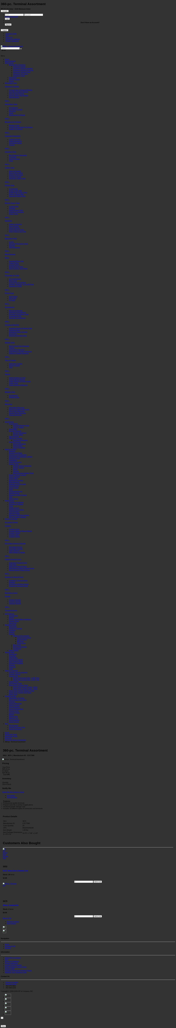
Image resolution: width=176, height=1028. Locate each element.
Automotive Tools (11, 104)
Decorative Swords (16, 549)
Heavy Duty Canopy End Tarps (20, 692)
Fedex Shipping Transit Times (15, 967)
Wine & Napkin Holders (17, 517)
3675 (5, 901)
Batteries (12, 451)
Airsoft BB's (13, 429)
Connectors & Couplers (17, 282)
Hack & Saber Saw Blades (18, 95)
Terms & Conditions (12, 39)
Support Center (11, 34)
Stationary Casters (15, 364)
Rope (11, 490)
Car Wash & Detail (15, 109)
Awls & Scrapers (15, 171)
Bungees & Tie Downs (13, 122)
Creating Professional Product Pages (18, 970)
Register (8, 948)
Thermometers (14, 511)
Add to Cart (97, 881)
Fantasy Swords (15, 600)
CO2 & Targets (18, 427)
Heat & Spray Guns (16, 210)
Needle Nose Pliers (16, 267)
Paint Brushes (14, 486)
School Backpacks (15, 491)
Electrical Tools (14, 458)
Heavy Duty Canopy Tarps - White (25, 689)
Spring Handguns (19, 444)
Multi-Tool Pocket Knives (18, 566)
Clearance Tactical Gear (21, 72)
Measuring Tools (11, 238)
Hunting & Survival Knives (18, 586)
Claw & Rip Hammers (17, 350)
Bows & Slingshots (20, 647)
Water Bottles (14, 650)
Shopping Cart (10, 946)
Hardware (8, 221)
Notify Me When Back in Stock (13, 792)
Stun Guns (13, 623)
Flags (11, 506)
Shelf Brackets (14, 493)
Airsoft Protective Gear (21, 425)
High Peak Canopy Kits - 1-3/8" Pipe (26, 678)
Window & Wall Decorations (19, 515)
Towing (7, 374)
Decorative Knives (15, 547)
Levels (11, 242)
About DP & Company (13, 958)
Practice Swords (15, 602)
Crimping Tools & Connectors (15, 740)
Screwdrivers (9, 307)
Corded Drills (14, 206)
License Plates (14, 713)
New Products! (10, 61)
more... (7, 101)
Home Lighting (14, 477)
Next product (11, 923)
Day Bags (12, 656)
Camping (12, 630)
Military (11, 714)
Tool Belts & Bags (15, 143)
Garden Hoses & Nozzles (22, 466)
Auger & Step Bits (15, 191)
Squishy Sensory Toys (17, 727)
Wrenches (8, 404)
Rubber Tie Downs (16, 129)
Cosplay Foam (14, 529)
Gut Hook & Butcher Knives (19, 584)
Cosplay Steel (14, 535)
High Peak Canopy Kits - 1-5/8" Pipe (26, 680)
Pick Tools (12, 298)
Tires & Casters (10, 360)
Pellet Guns (21, 643)
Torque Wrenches (15, 415)
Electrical (12, 111)
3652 (5, 866)
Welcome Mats (14, 513)
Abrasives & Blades (12, 86)
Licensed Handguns (20, 440)
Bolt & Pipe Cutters (16, 173)
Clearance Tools (19, 76)
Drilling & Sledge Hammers (19, 353)
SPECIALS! (9, 63)
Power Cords (13, 488)
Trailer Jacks (13, 383)
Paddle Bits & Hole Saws (18, 192)
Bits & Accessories (15, 311)
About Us (8, 37)
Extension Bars (14, 330)
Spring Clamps (14, 159)
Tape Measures (14, 247)
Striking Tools (10, 342)
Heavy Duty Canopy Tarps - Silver (25, 687)
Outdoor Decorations (16, 510)
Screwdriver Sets (15, 316)
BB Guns (20, 641)
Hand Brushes (14, 97)
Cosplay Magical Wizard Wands (20, 531)
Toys (6, 724)
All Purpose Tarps (15, 683)
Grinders (12, 208)
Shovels (16, 471)
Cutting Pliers (14, 263)
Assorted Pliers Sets (16, 261)
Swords (7, 596)
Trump (11, 81)
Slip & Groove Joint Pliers (18, 268)
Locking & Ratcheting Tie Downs (21, 127)
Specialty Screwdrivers (17, 318)
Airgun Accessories (24, 638)
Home (7, 59)
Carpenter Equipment (12, 136)
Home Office (13, 479)
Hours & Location (11, 982)
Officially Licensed (15, 438)
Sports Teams (14, 722)
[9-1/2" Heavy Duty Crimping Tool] (5, 858)
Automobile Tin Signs (16, 698)
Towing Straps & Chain (17, 378)
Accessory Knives (11, 522)
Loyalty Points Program (13, 965)
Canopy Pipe (13, 681)
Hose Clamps (14, 226)
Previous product (13, 922)
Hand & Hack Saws (16, 175)
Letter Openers (14, 551)
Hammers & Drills (15, 286)
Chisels (11, 348)
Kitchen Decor (14, 508)
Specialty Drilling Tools (17, 196)
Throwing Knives (11, 610)
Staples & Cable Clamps (18, 495)
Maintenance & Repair (17, 115)
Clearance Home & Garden (23, 68)
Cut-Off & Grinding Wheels (18, 92)
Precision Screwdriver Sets (19, 314)
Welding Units (14, 397)
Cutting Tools (9, 168)
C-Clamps (12, 157)
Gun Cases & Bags (16, 661)
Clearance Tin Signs (20, 74)
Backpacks (13, 654)
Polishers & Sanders (16, 212)
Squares (12, 245)
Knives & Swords (11, 519)
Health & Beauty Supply (17, 475)
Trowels (12, 145)
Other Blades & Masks (17, 552)
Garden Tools (14, 464)
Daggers (12, 582)
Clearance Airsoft (19, 67)
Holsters (12, 665)
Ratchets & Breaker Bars (18, 336)
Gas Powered (14, 436)
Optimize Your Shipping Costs (16, 972)
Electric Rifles (18, 435)
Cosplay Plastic (14, 533)
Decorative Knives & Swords (15, 543)
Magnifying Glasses (16, 480)
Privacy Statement (12, 41)
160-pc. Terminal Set (10, 905)
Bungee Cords (14, 125)
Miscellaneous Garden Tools (23, 473)
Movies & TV (13, 718)
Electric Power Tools (12, 203)
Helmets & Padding (16, 663)
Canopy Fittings (14, 674)
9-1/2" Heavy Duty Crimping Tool (15, 871)
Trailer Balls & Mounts (17, 379)
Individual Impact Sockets (18, 332)
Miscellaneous (10, 254)
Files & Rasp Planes (16, 94)
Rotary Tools (13, 214)
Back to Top (7, 918)
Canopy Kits (13, 676)
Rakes (15, 469)
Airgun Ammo (22, 639)
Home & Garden (11, 449)
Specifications (12, 797)
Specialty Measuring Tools (18, 244)
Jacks (11, 113)
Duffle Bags (13, 658)
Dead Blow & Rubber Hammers (20, 351)
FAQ (7, 35)
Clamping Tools (10, 152)
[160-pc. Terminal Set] (10, 885)
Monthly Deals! (14, 79)
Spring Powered (15, 442)
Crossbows (17, 649)
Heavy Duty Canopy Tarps (18, 685)
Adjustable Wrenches (16, 408)
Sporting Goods (10, 625)
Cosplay (8, 526)
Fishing (11, 632)
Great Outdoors (14, 707)
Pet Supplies (13, 725)
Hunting (12, 634)
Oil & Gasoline (14, 720)
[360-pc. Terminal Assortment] (12, 46)
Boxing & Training (15, 628)
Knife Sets (12, 565)
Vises (11, 161)
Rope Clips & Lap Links (17, 231)
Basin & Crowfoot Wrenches (19, 409)
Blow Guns (13, 281)
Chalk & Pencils (15, 139)
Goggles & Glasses (16, 660)
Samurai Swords (15, 603)
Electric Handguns (19, 433)
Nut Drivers (13, 334)
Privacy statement (11, 963)
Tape (11, 497)
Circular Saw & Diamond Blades (20, 90)
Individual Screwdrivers (17, 312)
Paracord (12, 667)
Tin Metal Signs (10, 696)
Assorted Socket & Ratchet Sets (20, 328)
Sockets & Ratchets (12, 325)
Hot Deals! (13, 77)
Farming (12, 702)
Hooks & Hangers (15, 224)
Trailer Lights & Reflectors (18, 385)
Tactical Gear (9, 652)
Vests (11, 669)
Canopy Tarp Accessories (18, 672)
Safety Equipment (15, 141)
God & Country (14, 705)
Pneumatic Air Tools (12, 275)
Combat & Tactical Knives (18, 580)
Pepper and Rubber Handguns (20, 619)
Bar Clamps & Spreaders (18, 155)
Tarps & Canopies (11, 671)
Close (3, 1026)
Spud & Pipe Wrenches (17, 413)
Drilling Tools (9, 185)
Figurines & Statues (16, 504)
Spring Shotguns (19, 447)
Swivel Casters (14, 365)
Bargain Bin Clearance (17, 65)
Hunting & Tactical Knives (14, 577)
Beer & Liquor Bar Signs (17, 700)
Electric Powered (15, 431)
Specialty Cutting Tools (17, 178)
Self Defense (9, 614)
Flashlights (13, 460)
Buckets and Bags (15, 453)
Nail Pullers (13, 297)
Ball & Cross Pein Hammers (19, 346)
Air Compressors (15, 279)
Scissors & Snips (15, 177)
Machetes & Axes (11, 593)
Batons (11, 617)
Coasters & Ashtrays (16, 502)
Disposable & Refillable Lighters (20, 457)
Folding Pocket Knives (13, 559)
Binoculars (13, 627)
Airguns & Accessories (21, 636)
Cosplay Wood (14, 536)
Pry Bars (12, 300)
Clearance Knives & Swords (23, 70)
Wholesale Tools (11, 83)
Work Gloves (13, 499)
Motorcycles (13, 716)
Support (4, 30)
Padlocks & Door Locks (17, 484)
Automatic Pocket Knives (18, 563)
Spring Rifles (17, 446)
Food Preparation (15, 462)
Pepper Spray (14, 621)
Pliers (7, 258)
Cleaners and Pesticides (18, 455)
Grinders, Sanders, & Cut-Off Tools (21, 284)
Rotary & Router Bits (16, 194)
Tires (11, 367)
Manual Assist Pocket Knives (19, 570)
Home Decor (9, 500)
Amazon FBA (10, 969)
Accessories (13, 108)
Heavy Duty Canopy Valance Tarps (21, 691)
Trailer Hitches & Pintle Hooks (20, 381)
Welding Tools (10, 392)
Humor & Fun (14, 711)
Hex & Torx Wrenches (17, 411)
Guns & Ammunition (16, 709)
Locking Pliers (14, 265)
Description (11, 795)
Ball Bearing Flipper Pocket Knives (21, 568)
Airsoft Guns (9, 422)
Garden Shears (18, 468)
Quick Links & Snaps (16, 230)
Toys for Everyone (15, 729)
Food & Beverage (15, 703)
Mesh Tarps (13, 694)
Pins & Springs (14, 228)
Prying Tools (9, 293)
